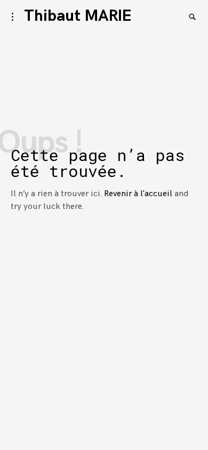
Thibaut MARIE (77, 16)
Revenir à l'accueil (138, 194)
